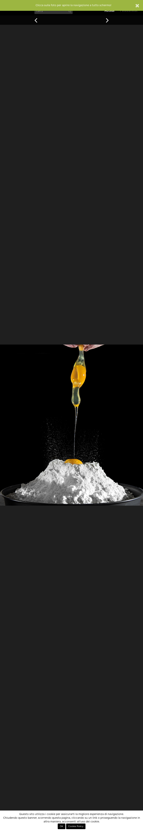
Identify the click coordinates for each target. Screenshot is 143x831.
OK (61, 826)
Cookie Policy (75, 826)
